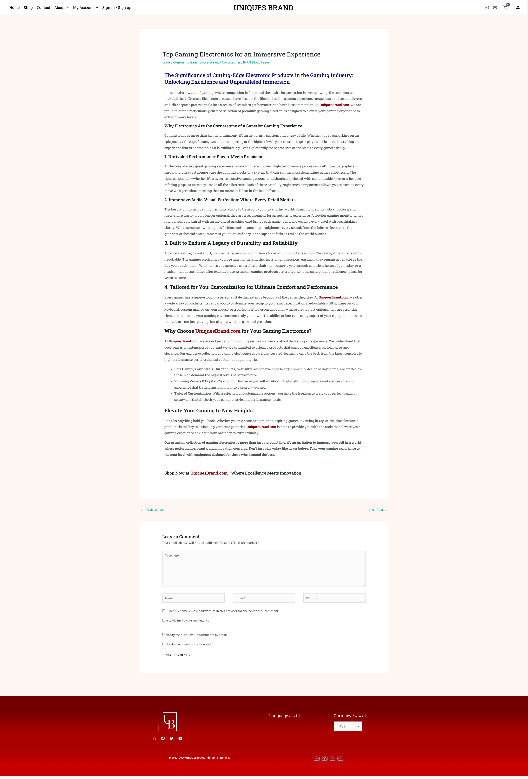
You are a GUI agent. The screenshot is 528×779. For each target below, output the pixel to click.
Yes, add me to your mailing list (187, 620)
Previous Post (152, 510)
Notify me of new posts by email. (189, 644)
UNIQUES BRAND (263, 7)
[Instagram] (487, 7)
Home (14, 7)
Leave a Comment (175, 62)
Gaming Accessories (204, 62)
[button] (67, 7)
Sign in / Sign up (116, 7)
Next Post (378, 510)
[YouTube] (180, 738)
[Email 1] (495, 7)
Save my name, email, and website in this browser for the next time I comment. (223, 611)
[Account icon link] (518, 7)
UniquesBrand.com (334, 104)
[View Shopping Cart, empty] (505, 7)
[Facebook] (163, 738)
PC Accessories (230, 62)
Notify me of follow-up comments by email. (196, 635)
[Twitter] (171, 738)
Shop (28, 7)
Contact (43, 7)
